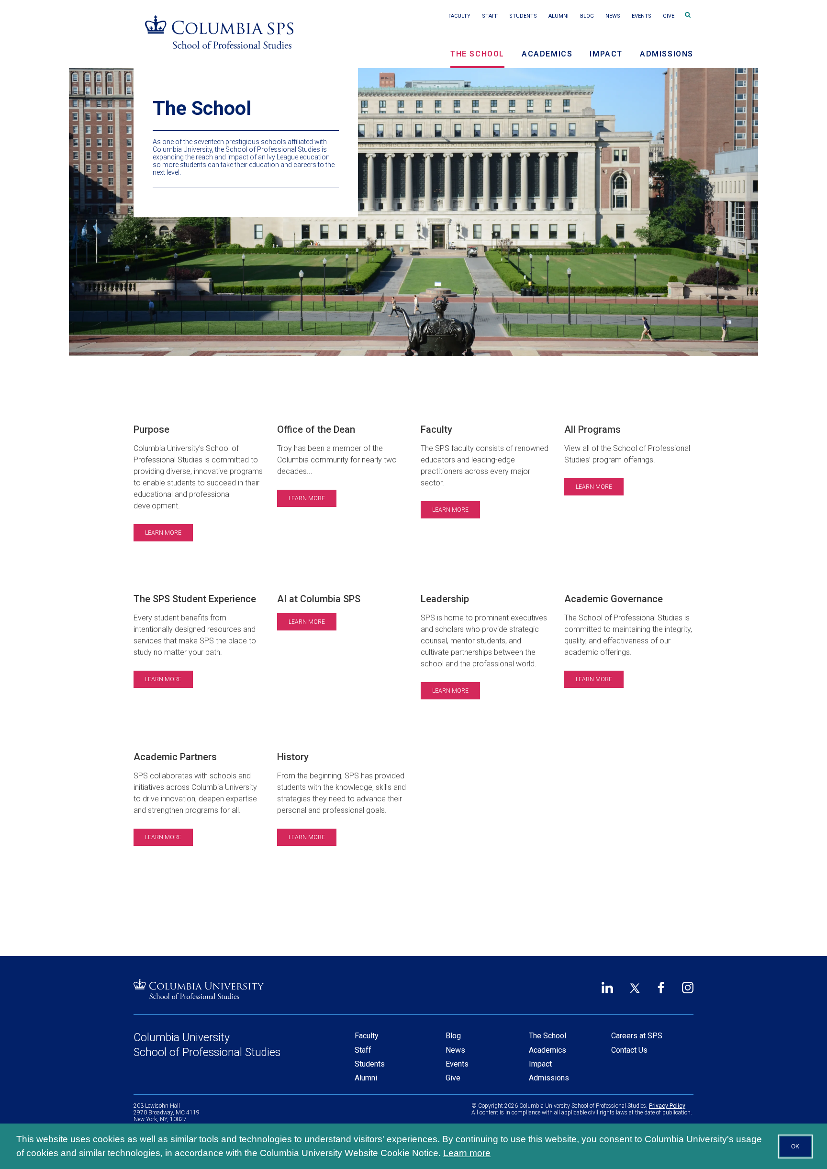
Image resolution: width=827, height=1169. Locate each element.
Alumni (558, 16)
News (612, 16)
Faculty (459, 16)
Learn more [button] (467, 1153)
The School (477, 53)
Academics (547, 53)
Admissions (666, 53)
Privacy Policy (667, 1105)
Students (523, 16)
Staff (490, 16)
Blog (587, 16)
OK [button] (795, 1146)
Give (668, 16)
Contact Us (629, 1050)
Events (641, 16)
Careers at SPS (636, 1035)
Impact (606, 53)
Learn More (163, 532)
